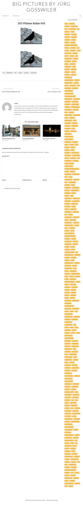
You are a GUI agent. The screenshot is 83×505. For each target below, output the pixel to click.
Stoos (76, 429)
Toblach (73, 448)
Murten (67, 289)
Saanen (72, 362)
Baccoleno (68, 53)
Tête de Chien (75, 459)
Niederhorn (76, 308)
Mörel (67, 295)
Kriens (67, 230)
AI (78, 28)
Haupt (67, 195)
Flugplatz (68, 155)
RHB (74, 348)
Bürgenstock (69, 82)
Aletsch (67, 34)
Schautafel (68, 383)
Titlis (74, 445)
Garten (72, 171)
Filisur (67, 149)
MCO (75, 268)
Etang (71, 144)
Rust (67, 362)
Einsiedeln (74, 125)
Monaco (78, 276)
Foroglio (73, 157)
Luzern (67, 260)
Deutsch (71, 112)
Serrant (67, 399)
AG (66, 28)
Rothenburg (68, 359)
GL (66, 176)
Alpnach (67, 39)
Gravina (67, 184)
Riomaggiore (69, 356)
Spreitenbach (76, 413)
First (72, 149)
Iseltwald (75, 211)
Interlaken (68, 211)
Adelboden (74, 26)
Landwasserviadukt (70, 235)
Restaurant (68, 348)
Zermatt (77, 483)
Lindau (72, 246)
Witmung (72, 480)
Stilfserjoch (69, 424)
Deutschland (69, 114)
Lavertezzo (68, 241)
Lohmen (67, 249)
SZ (76, 440)
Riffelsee (75, 351)
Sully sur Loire (69, 434)
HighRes (67, 203)
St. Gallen (68, 416)
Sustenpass (68, 437)
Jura (67, 219)
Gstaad (67, 190)
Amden (67, 42)
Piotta (73, 332)
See (77, 391)
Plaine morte (69, 335)
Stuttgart (68, 432)
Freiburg (76, 160)
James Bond (68, 217)
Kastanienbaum (69, 225)
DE (66, 112)
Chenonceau (68, 98)
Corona (67, 106)
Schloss (68, 386)
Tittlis (67, 448)
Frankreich (68, 160)
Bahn (67, 55)
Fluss (67, 157)
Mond (67, 278)
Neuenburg (75, 300)
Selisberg (68, 397)
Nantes (72, 297)
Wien (67, 480)
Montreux (73, 278)
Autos (67, 50)
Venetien (74, 467)
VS (72, 472)
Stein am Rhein (75, 421)
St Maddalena (69, 429)
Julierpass (76, 217)
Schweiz (26, 72)
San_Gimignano (69, 375)
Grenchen (68, 187)
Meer (67, 270)
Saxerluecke (69, 378)
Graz (73, 184)
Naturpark (68, 300)
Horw (73, 206)
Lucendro (77, 254)
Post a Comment (40, 19)
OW (74, 324)
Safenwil (68, 367)
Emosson (73, 131)
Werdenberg (68, 477)
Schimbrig (76, 383)
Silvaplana (73, 402)
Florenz (67, 152)
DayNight (76, 109)
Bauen (72, 55)
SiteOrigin (55, 500)
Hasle (73, 192)
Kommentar (15, 15)
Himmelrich (74, 203)
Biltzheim (73, 63)
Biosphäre (68, 66)
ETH (76, 144)
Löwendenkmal (69, 262)
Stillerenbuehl (69, 426)
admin (16, 103)
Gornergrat (68, 179)
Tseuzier (77, 456)
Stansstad (76, 418)
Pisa (78, 332)
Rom (75, 356)
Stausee (67, 421)
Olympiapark (68, 324)
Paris (67, 327)
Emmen (67, 131)
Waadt (77, 472)
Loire (73, 249)
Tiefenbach (68, 445)
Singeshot (29, 19)
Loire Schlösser (69, 252)
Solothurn (68, 410)
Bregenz (74, 69)
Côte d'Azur (68, 109)
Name (4, 180)
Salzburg (74, 370)
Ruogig (75, 359)
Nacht (67, 297)
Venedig (67, 467)
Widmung (76, 477)
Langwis (67, 238)
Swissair (76, 437)
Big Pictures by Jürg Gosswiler (41, 7)
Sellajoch (75, 397)
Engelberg (68, 133)
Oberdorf (76, 316)
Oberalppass (69, 316)
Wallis (67, 475)
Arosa (67, 47)
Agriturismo (72, 28)
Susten (77, 434)
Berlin (74, 61)
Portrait (75, 340)
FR (78, 157)
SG (72, 399)
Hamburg (68, 192)
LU (76, 252)
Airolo (67, 31)
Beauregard (68, 58)
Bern (67, 63)
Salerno (68, 370)
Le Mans (75, 241)
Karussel (76, 222)
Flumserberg (76, 155)
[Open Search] (80, 16)
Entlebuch (68, 141)
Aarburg (72, 23)
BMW (74, 66)
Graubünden (72, 182)
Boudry (67, 69)
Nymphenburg (69, 313)
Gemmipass (68, 174)
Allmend (74, 34)
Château (67, 104)
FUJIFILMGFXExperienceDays (72, 168)
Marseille (68, 265)
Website (45, 180)
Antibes (73, 42)
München (73, 295)
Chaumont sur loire (70, 96)
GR (66, 182)
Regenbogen (75, 346)
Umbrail (67, 461)
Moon (67, 284)
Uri (66, 464)
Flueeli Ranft (75, 152)
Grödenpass (76, 187)
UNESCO (73, 461)
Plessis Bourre (69, 338)
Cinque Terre (75, 104)
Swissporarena (69, 440)
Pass (77, 327)
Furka (67, 171)
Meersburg (73, 270)
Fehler (67, 147)
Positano (68, 343)
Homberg (68, 206)
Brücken (74, 74)
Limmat (67, 246)
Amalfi (73, 39)
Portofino (68, 340)
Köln (72, 230)
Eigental (68, 125)
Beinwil (75, 58)
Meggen (67, 273)
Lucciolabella (69, 254)
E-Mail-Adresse (27, 180)
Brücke (67, 74)
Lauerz (73, 238)
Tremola (75, 453)
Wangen (73, 475)
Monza (78, 281)
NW (15, 72)
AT (78, 47)
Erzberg (75, 141)
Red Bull (68, 346)
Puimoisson (75, 343)
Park (72, 327)
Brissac (67, 71)
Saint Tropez (75, 367)
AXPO (78, 50)
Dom (66, 117)
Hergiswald (76, 198)
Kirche (76, 225)
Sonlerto (75, 410)
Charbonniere (69, 90)
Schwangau (75, 386)
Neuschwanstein (69, 305)
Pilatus (20, 72)
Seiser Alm (76, 394)
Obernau (68, 319)
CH (3, 72)
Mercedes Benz (75, 273)
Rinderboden (73, 354)
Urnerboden (72, 464)
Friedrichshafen (69, 163)
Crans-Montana (75, 106)
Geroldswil (76, 174)
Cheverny (68, 101)
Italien (70, 214)
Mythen (73, 292)
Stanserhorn (69, 418)
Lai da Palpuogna (70, 233)
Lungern (74, 257)
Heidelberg (68, 198)
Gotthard (76, 179)
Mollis (71, 276)
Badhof (75, 53)
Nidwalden (9, 72)
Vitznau (67, 472)
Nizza (72, 311)
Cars (67, 85)
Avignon (73, 50)
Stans (74, 416)
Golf (70, 176)
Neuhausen (68, 303)
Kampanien (72, 219)
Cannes (76, 82)
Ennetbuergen (69, 139)
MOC (66, 276)
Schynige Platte (69, 391)
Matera (74, 265)
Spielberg (68, 413)
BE (76, 55)
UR (78, 461)
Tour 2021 (68, 453)
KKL (66, 227)
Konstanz (72, 227)
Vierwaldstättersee (70, 469)
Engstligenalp (69, 136)
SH (76, 399)
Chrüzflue (75, 101)
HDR (72, 195)
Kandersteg (68, 222)
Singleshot (33, 72)
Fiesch (72, 147)
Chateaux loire (69, 93)
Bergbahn (68, 61)
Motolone (73, 284)
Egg (75, 120)
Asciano (73, 47)
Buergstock (68, 77)
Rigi (66, 354)
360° (66, 23)
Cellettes (73, 85)
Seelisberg (68, 394)
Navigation (5, 15)
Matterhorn (68, 268)
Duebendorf (68, 120)
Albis (72, 31)
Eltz (73, 128)
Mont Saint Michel (70, 281)
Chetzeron (76, 98)
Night (67, 311)
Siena (67, 402)
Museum (73, 289)
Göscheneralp (75, 190)
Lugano (67, 257)
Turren (67, 459)
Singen (67, 405)
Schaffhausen (69, 381)
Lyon (72, 260)
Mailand (77, 262)
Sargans (77, 375)
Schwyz (73, 389)
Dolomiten (76, 114)
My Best (67, 292)
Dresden (72, 117)
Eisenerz (68, 128)
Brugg (73, 71)
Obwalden (74, 319)
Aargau (67, 26)
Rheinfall (68, 351)
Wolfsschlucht (69, 483)
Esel (67, 144)
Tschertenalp (69, 456)
